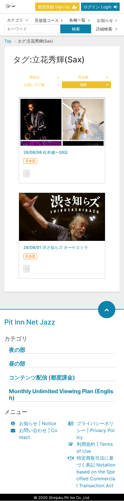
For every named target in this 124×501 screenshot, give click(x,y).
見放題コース (47, 20)
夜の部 (17, 350)
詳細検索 (104, 28)
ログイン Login (97, 6)
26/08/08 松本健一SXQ (45, 152)
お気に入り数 (34, 84)
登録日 (34, 77)
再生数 (83, 77)
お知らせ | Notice (37, 423)
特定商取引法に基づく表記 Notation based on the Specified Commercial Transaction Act (95, 471)
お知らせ (105, 20)
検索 (76, 28)
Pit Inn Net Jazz (29, 322)
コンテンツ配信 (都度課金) (42, 377)
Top (8, 41)
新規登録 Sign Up (54, 6)
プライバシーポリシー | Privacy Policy (95, 430)
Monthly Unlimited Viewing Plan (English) (61, 394)
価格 (83, 84)
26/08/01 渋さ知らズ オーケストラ (55, 247)
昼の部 (17, 363)
